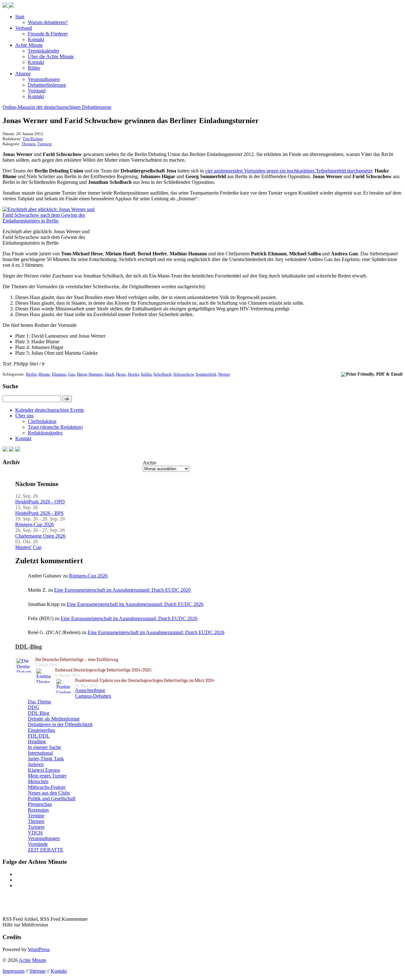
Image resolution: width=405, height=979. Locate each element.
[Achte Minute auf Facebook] (5, 449)
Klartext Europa (44, 770)
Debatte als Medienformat (53, 718)
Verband (23, 28)
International (40, 753)
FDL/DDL (39, 736)
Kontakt (36, 39)
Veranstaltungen (44, 79)
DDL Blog (38, 713)
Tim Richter (32, 138)
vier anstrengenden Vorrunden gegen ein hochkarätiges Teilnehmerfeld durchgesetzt (288, 170)
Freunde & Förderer (48, 33)
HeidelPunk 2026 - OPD (40, 501)
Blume (44, 374)
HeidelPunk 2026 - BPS (39, 513)
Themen (28, 143)
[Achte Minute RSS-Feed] (17, 449)
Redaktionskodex (45, 432)
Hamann (96, 374)
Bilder (34, 68)
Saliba (146, 374)
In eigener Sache (44, 747)
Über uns (24, 415)
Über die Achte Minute (51, 56)
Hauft (109, 374)
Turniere (44, 143)
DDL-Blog (28, 646)
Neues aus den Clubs (49, 792)
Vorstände (38, 844)
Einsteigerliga (41, 730)
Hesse (121, 374)
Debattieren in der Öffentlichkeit (60, 724)
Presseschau (40, 804)
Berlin (31, 374)
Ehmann (59, 374)
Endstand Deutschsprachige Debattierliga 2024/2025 (103, 670)
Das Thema (39, 701)
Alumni (22, 73)
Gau (71, 374)
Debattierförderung (47, 85)
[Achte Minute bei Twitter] (11, 449)
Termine (36, 815)
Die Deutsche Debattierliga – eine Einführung (76, 659)
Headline (37, 741)
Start (19, 16)
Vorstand (37, 90)
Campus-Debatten (93, 696)
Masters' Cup (28, 547)
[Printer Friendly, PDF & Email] (371, 373)
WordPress (38, 949)
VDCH (35, 832)
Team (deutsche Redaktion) (55, 427)
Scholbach (162, 374)
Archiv (150, 462)
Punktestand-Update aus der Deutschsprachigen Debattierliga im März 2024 (144, 680)
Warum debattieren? (48, 22)
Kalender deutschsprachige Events (49, 410)
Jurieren (36, 764)
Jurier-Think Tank (46, 758)
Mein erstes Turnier (47, 775)
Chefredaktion (42, 421)
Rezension (38, 810)
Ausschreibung (90, 690)
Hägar (82, 374)
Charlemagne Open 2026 (40, 536)
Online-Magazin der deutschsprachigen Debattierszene (57, 107)
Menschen (38, 781)
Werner (224, 374)
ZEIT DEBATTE (45, 849)
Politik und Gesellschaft (51, 798)
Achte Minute (29, 45)
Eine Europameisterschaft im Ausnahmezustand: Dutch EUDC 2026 (122, 590)
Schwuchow (183, 374)
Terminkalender (43, 50)
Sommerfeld (206, 374)
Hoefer (133, 374)
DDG (33, 707)
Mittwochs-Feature (46, 787)
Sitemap (37, 971)
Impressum (13, 971)
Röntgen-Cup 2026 (34, 524)
